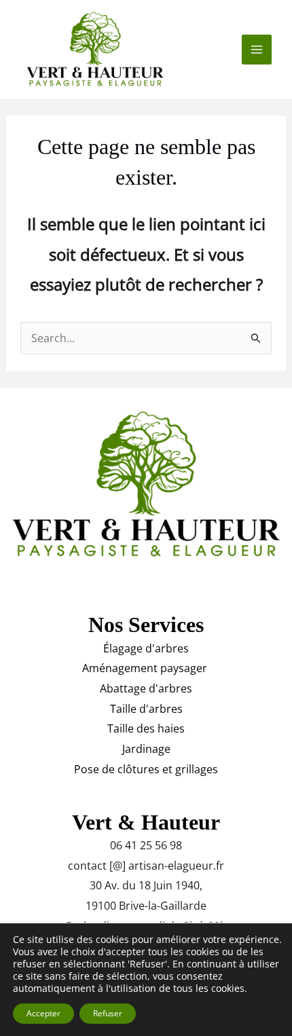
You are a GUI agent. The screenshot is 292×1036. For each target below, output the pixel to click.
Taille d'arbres (146, 708)
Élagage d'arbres (146, 648)
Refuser (107, 1013)
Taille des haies (146, 728)
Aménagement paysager (146, 668)
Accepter (43, 1013)
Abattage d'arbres (146, 688)
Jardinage (146, 748)
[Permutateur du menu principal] (257, 49)
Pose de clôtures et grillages (146, 769)
